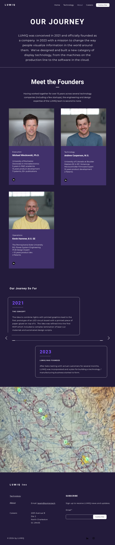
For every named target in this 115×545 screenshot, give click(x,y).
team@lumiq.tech (46, 503)
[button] (102, 5)
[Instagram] (93, 538)
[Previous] (6, 338)
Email (68, 510)
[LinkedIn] (13, 179)
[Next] (108, 338)
